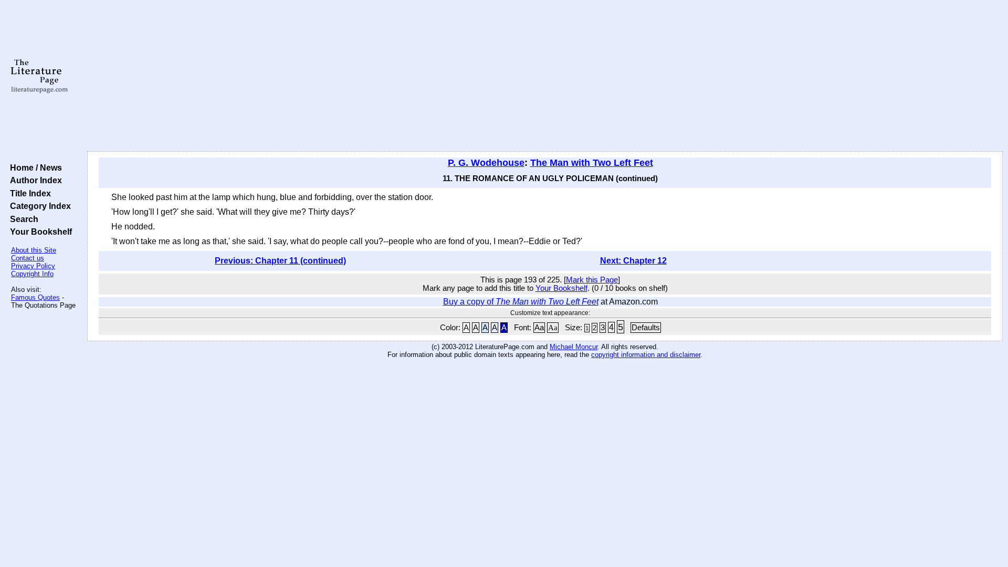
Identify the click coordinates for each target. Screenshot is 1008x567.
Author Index (34, 180)
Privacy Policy (33, 266)
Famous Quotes (35, 297)
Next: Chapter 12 (633, 260)
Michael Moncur (573, 347)
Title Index (28, 193)
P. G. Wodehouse (486, 163)
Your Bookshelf (39, 231)
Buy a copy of (520, 301)
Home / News (34, 167)
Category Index (38, 206)
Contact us (27, 258)
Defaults (646, 327)
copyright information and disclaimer (645, 355)
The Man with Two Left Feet (591, 163)
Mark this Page (592, 280)
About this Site (33, 250)
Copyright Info (32, 274)
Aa (539, 327)
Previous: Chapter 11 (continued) (280, 260)
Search (22, 219)
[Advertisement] (545, 76)
